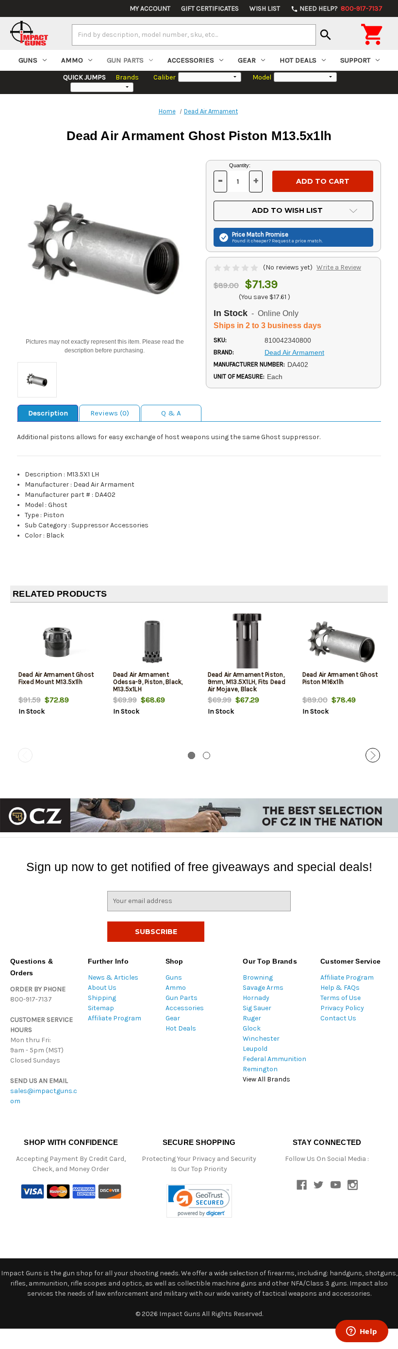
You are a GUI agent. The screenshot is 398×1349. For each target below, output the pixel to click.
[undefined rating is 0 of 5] (237, 267)
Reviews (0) (109, 413)
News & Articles (113, 977)
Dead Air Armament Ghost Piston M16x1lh (340, 678)
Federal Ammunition (274, 1059)
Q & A (171, 413)
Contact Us (338, 1018)
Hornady (256, 998)
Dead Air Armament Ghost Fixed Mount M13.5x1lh (56, 678)
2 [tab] (206, 755)
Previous (25, 755)
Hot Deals (298, 60)
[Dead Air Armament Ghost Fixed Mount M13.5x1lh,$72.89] (57, 642)
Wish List (264, 8)
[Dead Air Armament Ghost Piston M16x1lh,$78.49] (341, 642)
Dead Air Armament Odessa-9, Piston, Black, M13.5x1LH (148, 682)
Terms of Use (340, 998)
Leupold (255, 1049)
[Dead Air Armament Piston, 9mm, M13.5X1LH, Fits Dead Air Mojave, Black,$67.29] (247, 642)
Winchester (261, 1038)
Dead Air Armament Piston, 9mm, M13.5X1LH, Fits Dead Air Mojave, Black (246, 682)
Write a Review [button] (338, 267)
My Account (150, 8)
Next (372, 755)
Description (48, 413)
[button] (199, 1201)
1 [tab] (191, 755)
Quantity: (239, 165)
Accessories (190, 60)
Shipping (102, 998)
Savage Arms (263, 988)
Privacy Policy (342, 1008)
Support (355, 60)
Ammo (72, 60)
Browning (258, 977)
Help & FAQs (340, 988)
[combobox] (194, 35)
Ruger (252, 1018)
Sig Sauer (257, 1008)
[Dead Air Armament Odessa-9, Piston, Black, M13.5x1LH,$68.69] (152, 642)
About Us (102, 988)
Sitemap (101, 1008)
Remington (260, 1069)
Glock (252, 1028)
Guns (27, 60)
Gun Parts (125, 60)
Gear (247, 60)
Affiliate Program (114, 1018)
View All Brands (266, 1079)
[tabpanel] (57, 679)
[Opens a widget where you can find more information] (361, 1332)
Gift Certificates (210, 8)
